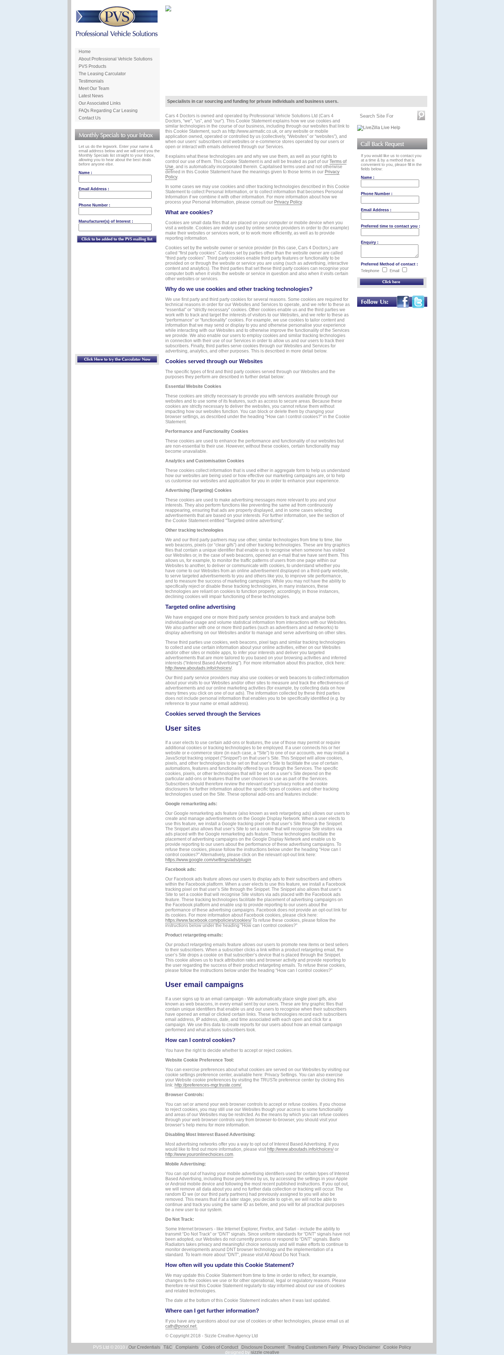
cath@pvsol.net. (181, 1326)
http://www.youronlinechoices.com (199, 1154)
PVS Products (92, 66)
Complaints (187, 1347)
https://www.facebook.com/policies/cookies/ (208, 920)
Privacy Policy (288, 202)
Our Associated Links (100, 103)
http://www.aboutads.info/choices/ (198, 668)
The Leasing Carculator (102, 73)
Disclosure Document (262, 1347)
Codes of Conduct (220, 1347)
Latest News (91, 95)
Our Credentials (144, 1347)
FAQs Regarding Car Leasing (108, 110)
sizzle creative (265, 1352)
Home (85, 51)
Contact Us (90, 118)
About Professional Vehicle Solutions (115, 59)
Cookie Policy (397, 1347)
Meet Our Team (94, 88)
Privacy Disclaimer (361, 1347)
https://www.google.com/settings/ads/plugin (208, 859)
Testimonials (91, 81)
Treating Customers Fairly (313, 1347)
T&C (167, 1347)
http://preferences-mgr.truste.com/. (208, 1085)
